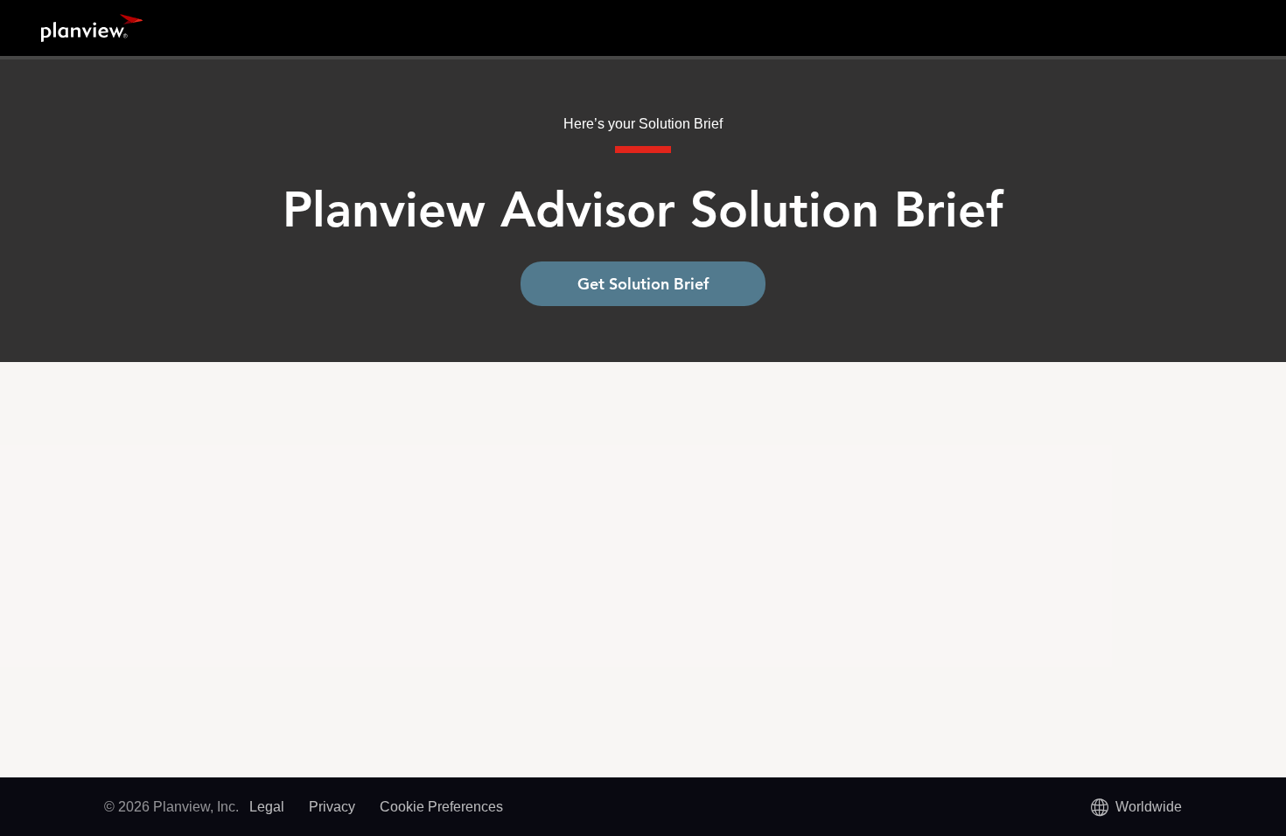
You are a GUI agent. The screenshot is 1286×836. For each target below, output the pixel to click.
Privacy (332, 806)
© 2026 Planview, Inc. (171, 806)
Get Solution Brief (643, 284)
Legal (266, 806)
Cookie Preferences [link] (441, 806)
